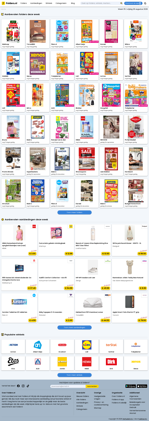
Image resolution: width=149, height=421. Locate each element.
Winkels (79, 406)
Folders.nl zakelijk (119, 402)
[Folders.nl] (9, 3)
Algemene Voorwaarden (135, 397)
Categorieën (81, 409)
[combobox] (99, 3)
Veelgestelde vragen (99, 397)
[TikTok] (28, 386)
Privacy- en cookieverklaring (101, 403)
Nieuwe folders (82, 396)
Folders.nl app (118, 399)
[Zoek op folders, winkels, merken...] (121, 3)
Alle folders (81, 399)
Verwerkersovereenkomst (137, 411)
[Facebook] (18, 386)
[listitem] (24, 3)
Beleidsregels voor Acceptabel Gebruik (137, 405)
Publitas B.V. (142, 419)
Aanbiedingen (82, 402)
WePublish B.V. (127, 419)
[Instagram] (23, 386)
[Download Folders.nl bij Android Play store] (130, 386)
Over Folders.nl (118, 396)
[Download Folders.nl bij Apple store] (142, 386)
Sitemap (97, 408)
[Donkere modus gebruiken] (145, 3)
